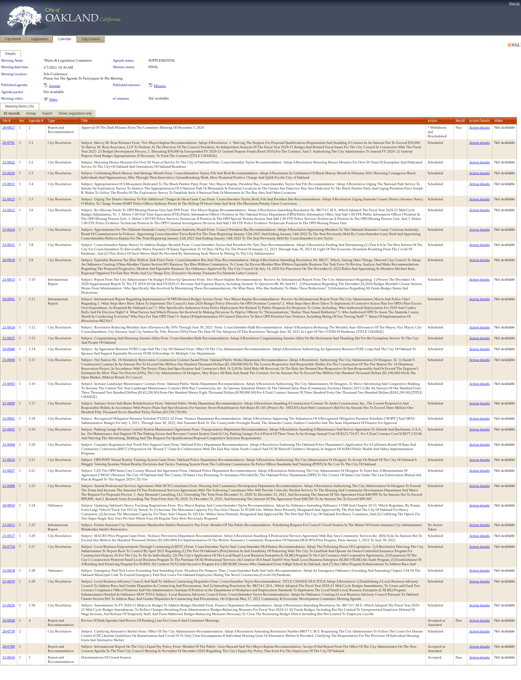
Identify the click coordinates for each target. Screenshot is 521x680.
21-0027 (8, 471)
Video (53, 99)
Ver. (21, 120)
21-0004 (8, 444)
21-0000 (8, 360)
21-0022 (8, 162)
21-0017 (8, 536)
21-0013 (8, 279)
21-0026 (8, 605)
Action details (479, 127)
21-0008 (8, 486)
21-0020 (8, 173)
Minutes (160, 86)
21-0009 (8, 403)
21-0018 (8, 570)
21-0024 (8, 229)
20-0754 (8, 547)
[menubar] (47, 113)
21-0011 (8, 184)
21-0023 (8, 199)
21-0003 (8, 384)
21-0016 (8, 657)
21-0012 (8, 210)
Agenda (54, 86)
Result (460, 120)
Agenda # (36, 120)
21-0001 (8, 418)
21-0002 (8, 429)
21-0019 (8, 581)
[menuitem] (11, 113)
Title (84, 120)
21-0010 (8, 460)
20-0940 (8, 349)
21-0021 (8, 245)
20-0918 (8, 260)
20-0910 (8, 505)
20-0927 (8, 127)
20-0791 (8, 143)
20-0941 (8, 299)
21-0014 (8, 327)
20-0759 (8, 631)
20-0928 (8, 620)
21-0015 (8, 525)
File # (6, 120)
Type (51, 120)
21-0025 (8, 338)
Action (432, 120)
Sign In (514, 3)
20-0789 (8, 646)
